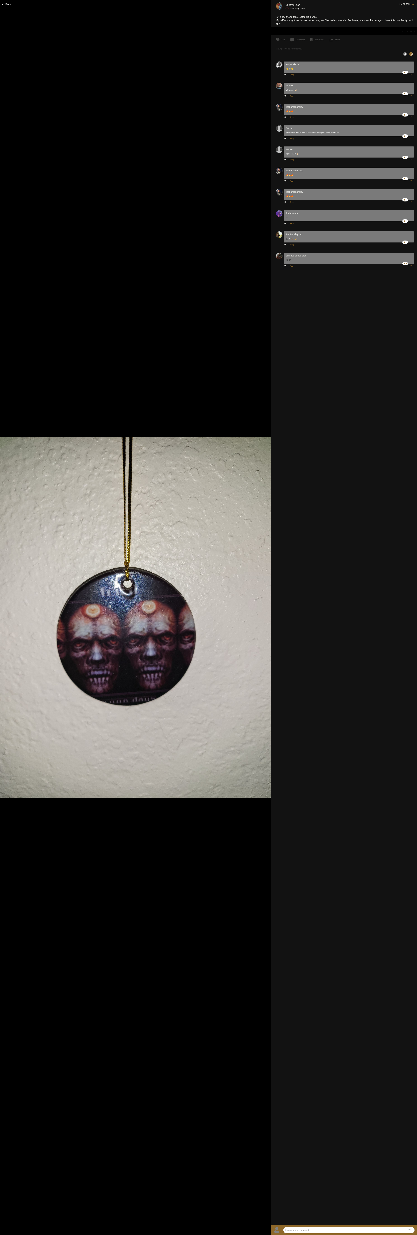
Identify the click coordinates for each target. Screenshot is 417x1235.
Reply (292, 75)
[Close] (7, 3)
